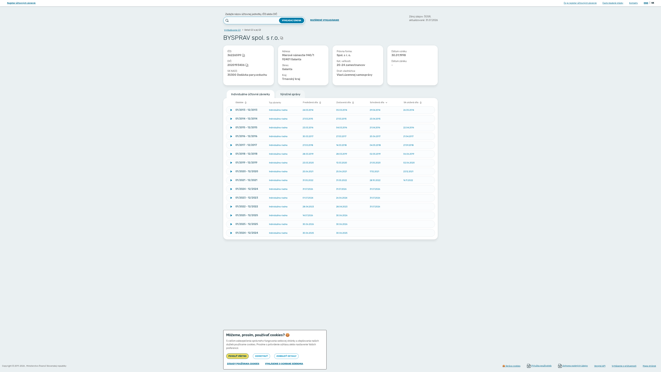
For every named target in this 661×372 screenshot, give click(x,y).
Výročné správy (290, 94)
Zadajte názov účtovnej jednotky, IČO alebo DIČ (251, 14)
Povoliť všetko (237, 356)
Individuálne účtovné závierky (250, 94)
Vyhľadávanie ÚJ (232, 30)
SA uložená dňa (411, 102)
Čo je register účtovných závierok (580, 3)
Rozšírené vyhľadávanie (324, 20)
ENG (646, 3)
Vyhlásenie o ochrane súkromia (284, 364)
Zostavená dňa (343, 102)
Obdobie (239, 102)
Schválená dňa (377, 102)
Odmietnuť (261, 356)
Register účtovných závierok (21, 3)
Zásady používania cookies (243, 364)
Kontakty (633, 3)
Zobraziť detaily (286, 356)
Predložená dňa (310, 102)
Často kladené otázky (612, 3)
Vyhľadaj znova (291, 20)
